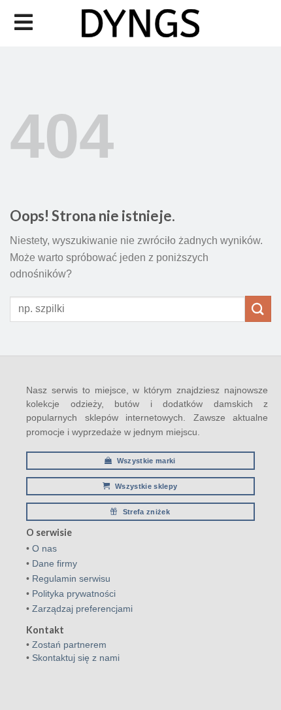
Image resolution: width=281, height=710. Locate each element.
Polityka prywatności (74, 593)
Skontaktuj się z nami (76, 657)
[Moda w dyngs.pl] (140, 23)
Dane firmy (54, 563)
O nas (44, 548)
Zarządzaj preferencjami (82, 608)
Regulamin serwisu (71, 578)
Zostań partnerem (69, 644)
